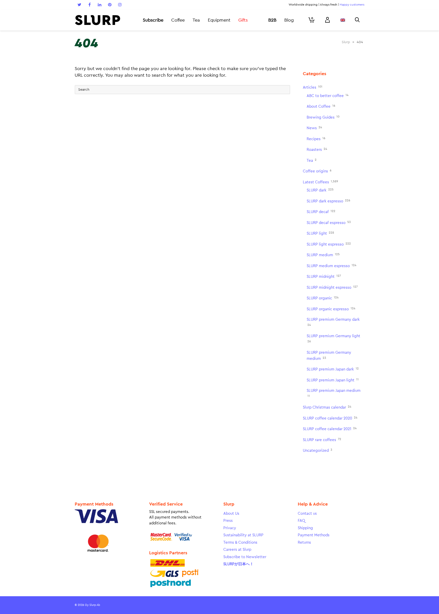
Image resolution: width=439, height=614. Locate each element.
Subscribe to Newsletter (244, 557)
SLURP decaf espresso (329, 222)
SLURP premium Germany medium (329, 356)
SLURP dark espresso (328, 201)
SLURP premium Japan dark (333, 369)
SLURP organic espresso (331, 309)
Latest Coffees (320, 182)
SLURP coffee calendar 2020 (330, 418)
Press (228, 521)
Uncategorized (317, 450)
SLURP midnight (324, 276)
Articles (312, 87)
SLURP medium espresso (331, 266)
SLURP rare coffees (322, 440)
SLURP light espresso (329, 244)
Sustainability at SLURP (243, 535)
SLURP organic (323, 298)
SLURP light (320, 233)
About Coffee (321, 106)
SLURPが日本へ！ (238, 564)
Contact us (307, 513)
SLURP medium (323, 255)
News (314, 128)
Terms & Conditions (240, 542)
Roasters (317, 149)
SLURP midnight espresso (332, 287)
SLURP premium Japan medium (333, 393)
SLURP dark (320, 190)
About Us (231, 513)
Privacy (229, 528)
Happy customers (352, 4)
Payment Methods (314, 535)
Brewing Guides (323, 117)
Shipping (305, 528)
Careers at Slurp (237, 550)
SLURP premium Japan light (333, 380)
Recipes (316, 139)
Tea (312, 160)
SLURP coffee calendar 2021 (330, 429)
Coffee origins (317, 171)
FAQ (301, 521)
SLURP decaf (321, 211)
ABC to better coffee (328, 95)
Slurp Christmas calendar (327, 407)
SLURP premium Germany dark (333, 322)
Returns (304, 542)
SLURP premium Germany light (333, 338)
